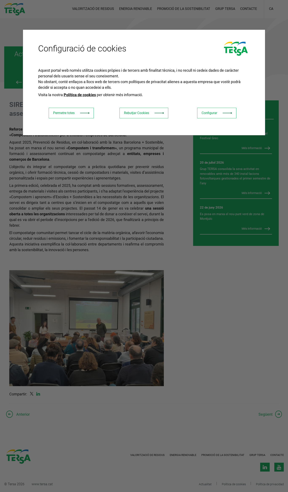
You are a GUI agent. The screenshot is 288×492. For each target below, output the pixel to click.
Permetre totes (64, 113)
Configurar (209, 113)
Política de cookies (80, 95)
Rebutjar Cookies (136, 113)
